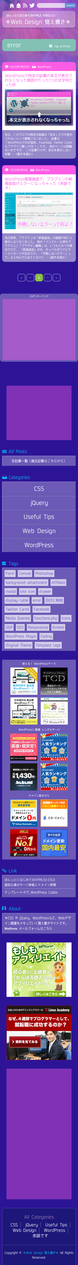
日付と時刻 (54, 600)
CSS (39, 488)
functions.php (45, 618)
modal (11, 591)
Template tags (48, 645)
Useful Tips (39, 516)
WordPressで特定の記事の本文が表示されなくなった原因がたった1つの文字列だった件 (39, 80)
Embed (58, 627)
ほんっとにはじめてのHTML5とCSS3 (30, 879)
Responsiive (38, 627)
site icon (27, 591)
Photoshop (44, 573)
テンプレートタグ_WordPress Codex (31, 892)
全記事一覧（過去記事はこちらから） (39, 461)
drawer (45, 591)
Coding (46, 636)
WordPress (39, 545)
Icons (66, 618)
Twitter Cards (17, 609)
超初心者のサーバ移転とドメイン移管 (30, 884)
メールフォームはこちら (28, 928)
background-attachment (26, 582)
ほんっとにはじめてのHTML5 (23, 15)
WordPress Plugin (21, 636)
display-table (17, 600)
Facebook (41, 609)
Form (10, 573)
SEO (20, 627)
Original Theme (18, 645)
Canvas (25, 573)
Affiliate (58, 582)
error (37, 600)
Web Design (39, 530)
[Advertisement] (39, 329)
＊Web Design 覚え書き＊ (38, 21)
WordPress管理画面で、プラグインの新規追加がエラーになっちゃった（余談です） (38, 183)
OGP (9, 627)
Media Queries (18, 618)
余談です (40, 1236)
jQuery (39, 502)
